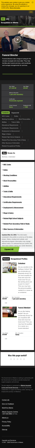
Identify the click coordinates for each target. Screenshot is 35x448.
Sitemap (4, 429)
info (5, 19)
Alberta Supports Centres (10, 412)
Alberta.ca (5, 418)
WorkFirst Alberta (7, 408)
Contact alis (5, 400)
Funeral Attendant (24, 308)
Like (21, 13)
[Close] (33, 2)
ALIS (12, 13)
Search (25, 13)
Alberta (5, 13)
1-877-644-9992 (7, 414)
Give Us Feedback (8, 404)
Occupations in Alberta (9, 23)
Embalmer (21, 263)
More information (15, 8)
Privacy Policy (6, 422)
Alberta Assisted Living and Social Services (16, 386)
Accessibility (6, 425)
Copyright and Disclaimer (9, 440)
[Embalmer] (9, 269)
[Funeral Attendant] (9, 314)
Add (16, 13)
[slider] (15, 50)
